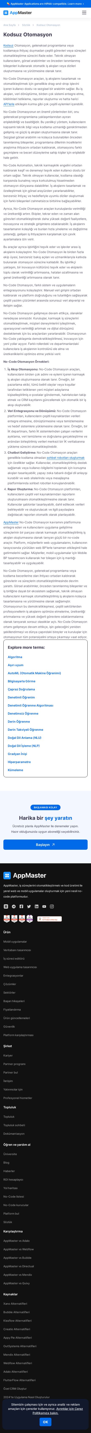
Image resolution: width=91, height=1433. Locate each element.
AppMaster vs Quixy (16, 1283)
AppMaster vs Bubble (17, 1257)
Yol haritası (10, 1188)
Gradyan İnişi (17, 754)
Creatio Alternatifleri (16, 1329)
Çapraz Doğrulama (21, 689)
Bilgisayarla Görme (21, 681)
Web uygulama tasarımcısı (20, 967)
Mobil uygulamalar (15, 941)
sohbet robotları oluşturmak (66, 457)
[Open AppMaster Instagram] (52, 906)
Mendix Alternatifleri (16, 1354)
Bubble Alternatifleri (16, 1312)
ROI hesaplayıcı (13, 1179)
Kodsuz (8, 45)
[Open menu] (84, 12)
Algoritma (15, 657)
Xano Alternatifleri (15, 1303)
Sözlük (7, 1222)
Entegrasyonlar (13, 975)
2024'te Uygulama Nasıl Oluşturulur (26, 1397)
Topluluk (8, 1116)
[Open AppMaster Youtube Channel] (44, 906)
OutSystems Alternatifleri (19, 1346)
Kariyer (8, 1055)
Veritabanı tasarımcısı (17, 950)
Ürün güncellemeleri (16, 1018)
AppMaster (11, 522)
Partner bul (10, 1072)
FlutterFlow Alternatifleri (19, 1380)
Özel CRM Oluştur (15, 1388)
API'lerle (8, 104)
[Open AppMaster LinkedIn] (37, 906)
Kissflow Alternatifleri (17, 1320)
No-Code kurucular (16, 1205)
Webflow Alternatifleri (17, 1363)
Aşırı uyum (15, 665)
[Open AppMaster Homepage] (45, 875)
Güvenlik (9, 1026)
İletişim (8, 1081)
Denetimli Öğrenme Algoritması (30, 705)
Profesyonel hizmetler (17, 1098)
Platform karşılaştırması (18, 1035)
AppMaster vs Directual (18, 1266)
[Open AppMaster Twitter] (29, 906)
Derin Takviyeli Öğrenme (25, 729)
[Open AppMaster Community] (6, 906)
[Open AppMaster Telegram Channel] (14, 906)
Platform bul (11, 1213)
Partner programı (14, 1064)
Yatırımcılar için (13, 1089)
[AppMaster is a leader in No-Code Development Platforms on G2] (6, 919)
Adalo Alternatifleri (15, 1371)
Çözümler (9, 984)
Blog (6, 1162)
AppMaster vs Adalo (16, 1240)
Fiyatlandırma (12, 1009)
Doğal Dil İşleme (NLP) (24, 746)
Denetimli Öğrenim (21, 697)
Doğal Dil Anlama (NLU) (24, 737)
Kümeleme (15, 770)
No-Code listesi (13, 1196)
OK (45, 1422)
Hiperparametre (19, 762)
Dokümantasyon (14, 1133)
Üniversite (10, 1154)
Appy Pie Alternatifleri (17, 1337)
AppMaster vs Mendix (17, 1274)
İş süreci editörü (14, 958)
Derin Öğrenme (19, 721)
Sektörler (9, 992)
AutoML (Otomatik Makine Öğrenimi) (34, 673)
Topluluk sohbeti (14, 1125)
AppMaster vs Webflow (18, 1249)
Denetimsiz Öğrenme (23, 713)
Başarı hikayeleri (14, 1001)
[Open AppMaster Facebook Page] (21, 906)
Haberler (9, 1171)
